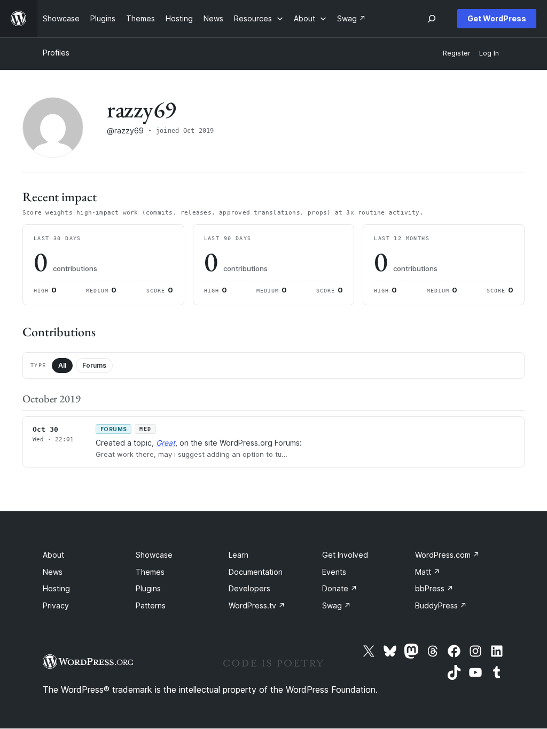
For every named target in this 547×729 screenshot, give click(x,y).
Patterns (151, 605)
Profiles (56, 52)
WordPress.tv (257, 605)
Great (165, 442)
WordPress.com (447, 554)
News (52, 571)
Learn (238, 554)
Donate (339, 588)
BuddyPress (441, 605)
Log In (489, 53)
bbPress (434, 588)
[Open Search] (432, 18)
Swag (336, 605)
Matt (427, 571)
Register (457, 53)
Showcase (154, 554)
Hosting (56, 588)
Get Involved (345, 554)
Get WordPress (496, 18)
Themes (150, 571)
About (53, 554)
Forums (94, 365)
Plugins (148, 588)
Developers (249, 588)
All (62, 365)
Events (334, 571)
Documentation (256, 571)
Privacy (56, 605)
